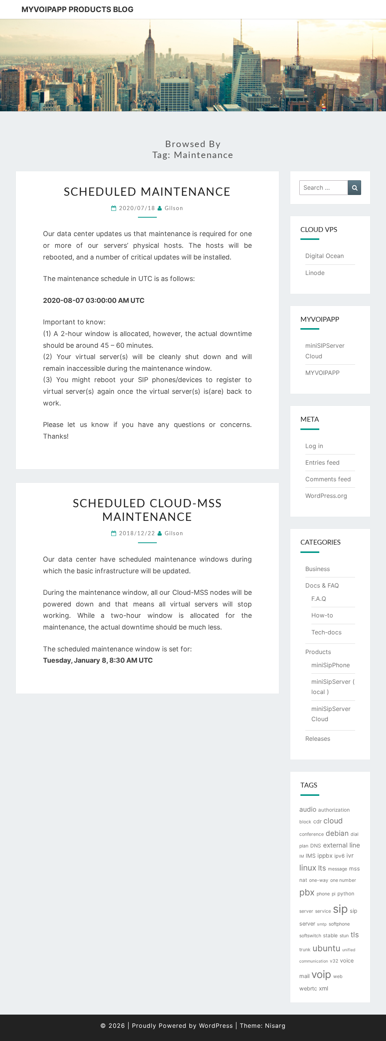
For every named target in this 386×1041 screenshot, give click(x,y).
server (306, 911)
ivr (350, 855)
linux (307, 867)
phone (323, 894)
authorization (334, 810)
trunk (305, 949)
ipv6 (339, 856)
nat (303, 880)
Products (318, 652)
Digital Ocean (324, 255)
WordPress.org (326, 495)
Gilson (174, 208)
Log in (314, 446)
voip (321, 974)
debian (337, 833)
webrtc (308, 988)
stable (330, 935)
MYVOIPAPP (322, 372)
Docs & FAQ (322, 585)
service (323, 911)
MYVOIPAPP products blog (77, 9)
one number (343, 880)
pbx (307, 892)
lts (322, 868)
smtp (322, 924)
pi (333, 894)
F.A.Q (318, 598)
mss (354, 868)
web (338, 976)
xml (323, 988)
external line (341, 845)
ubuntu (326, 948)
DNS (315, 846)
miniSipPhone (330, 665)
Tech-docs (326, 632)
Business (317, 569)
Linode (315, 272)
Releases (317, 738)
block (305, 822)
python (345, 894)
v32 (334, 961)
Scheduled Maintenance (147, 192)
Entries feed (322, 462)
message (337, 869)
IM (301, 856)
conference (311, 834)
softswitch (310, 935)
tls (355, 934)
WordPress (216, 1025)
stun (344, 935)
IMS (311, 855)
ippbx (324, 855)
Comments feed (328, 479)
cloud (333, 820)
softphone (339, 924)
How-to (322, 615)
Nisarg (275, 1025)
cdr (317, 821)
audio (307, 809)
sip (340, 908)
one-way (318, 880)
